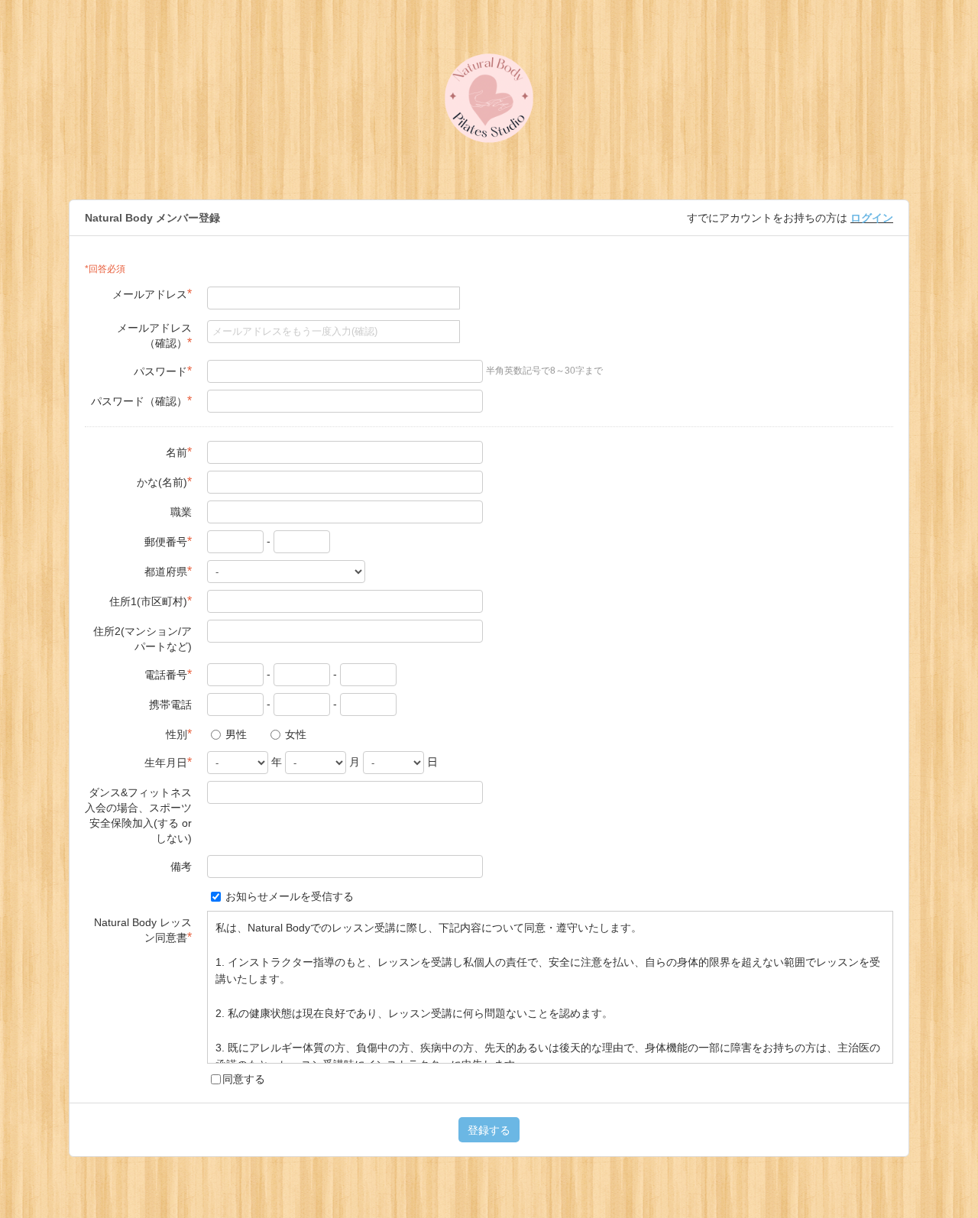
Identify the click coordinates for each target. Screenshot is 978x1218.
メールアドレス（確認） (154, 335)
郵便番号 (168, 541)
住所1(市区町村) (150, 600)
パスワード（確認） (141, 400)
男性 (234, 734)
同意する (243, 1079)
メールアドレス (152, 293)
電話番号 (168, 674)
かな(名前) (164, 481)
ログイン (871, 218)
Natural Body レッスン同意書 (143, 930)
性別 (179, 733)
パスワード (163, 370)
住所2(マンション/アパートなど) (142, 639)
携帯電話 (170, 704)
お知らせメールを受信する (288, 896)
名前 (179, 451)
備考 (181, 866)
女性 (294, 734)
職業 (181, 512)
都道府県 (168, 571)
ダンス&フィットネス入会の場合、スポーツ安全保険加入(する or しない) (138, 815)
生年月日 (168, 762)
